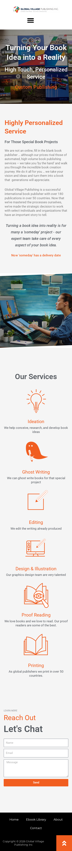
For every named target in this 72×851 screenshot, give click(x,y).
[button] (30, 20)
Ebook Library (36, 819)
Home (14, 819)
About (58, 819)
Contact (36, 828)
